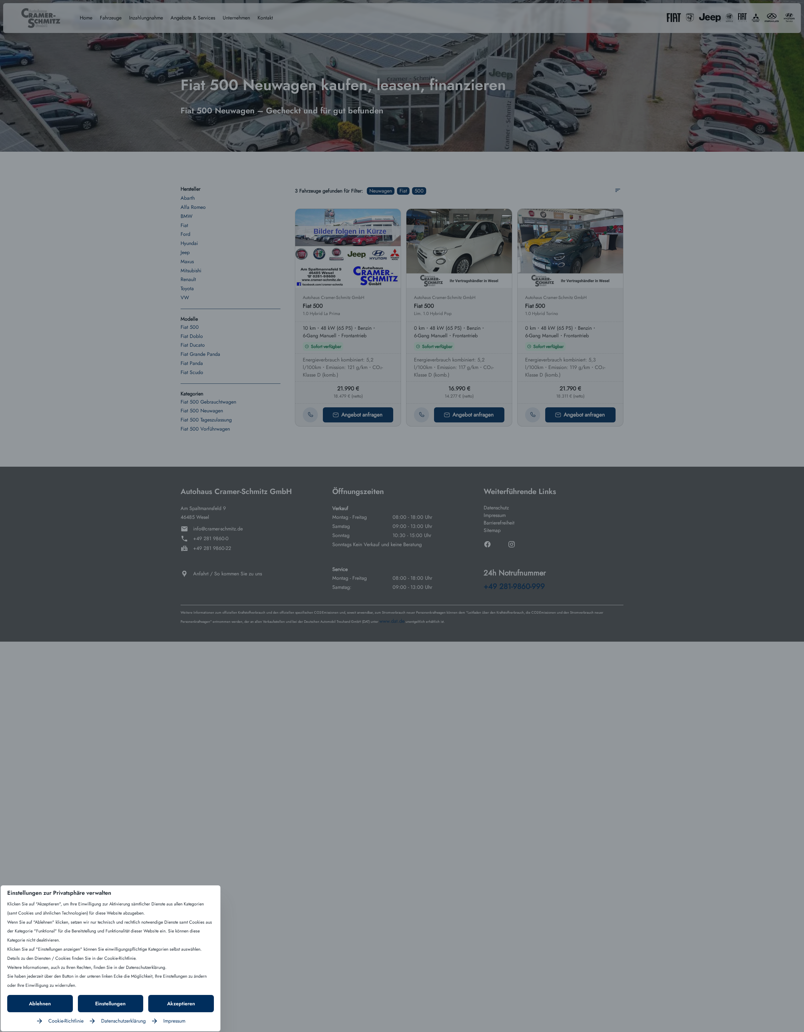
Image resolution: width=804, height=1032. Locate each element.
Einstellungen (110, 1003)
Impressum (174, 1020)
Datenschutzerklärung (123, 1020)
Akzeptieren (181, 1003)
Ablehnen (40, 1003)
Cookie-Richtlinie (66, 1020)
